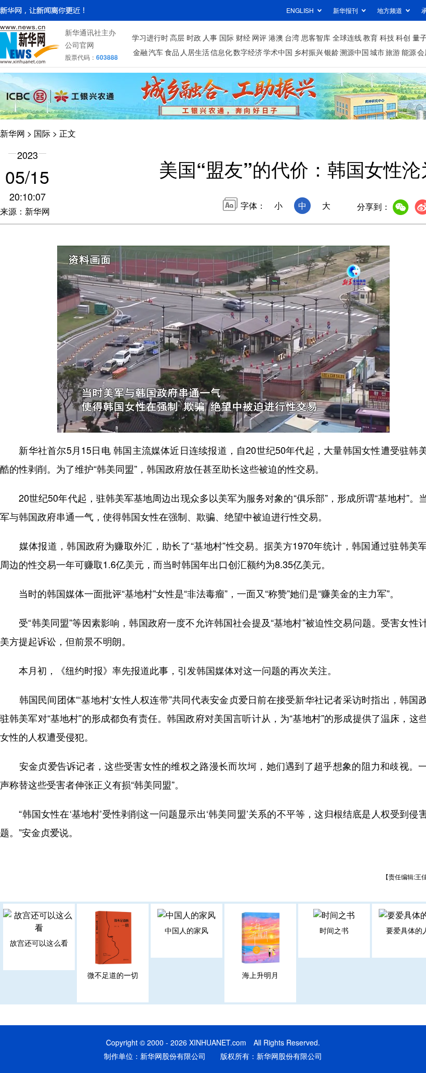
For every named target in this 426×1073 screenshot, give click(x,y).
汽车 (156, 52)
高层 (177, 37)
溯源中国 (354, 52)
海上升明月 (260, 975)
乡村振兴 (308, 52)
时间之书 (334, 930)
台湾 (292, 37)
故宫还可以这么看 (39, 942)
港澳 (276, 37)
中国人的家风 (186, 930)
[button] (66, 420)
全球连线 (347, 37)
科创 (403, 37)
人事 (210, 37)
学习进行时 (150, 37)
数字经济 (247, 52)
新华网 (12, 133)
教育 (370, 37)
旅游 (392, 52)
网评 (259, 37)
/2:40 (102, 422)
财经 (243, 37)
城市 (377, 52)
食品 (172, 52)
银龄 (331, 52)
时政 (194, 37)
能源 (409, 52)
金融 (140, 52)
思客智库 (315, 37)
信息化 (221, 52)
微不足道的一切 (112, 975)
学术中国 (277, 52)
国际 (226, 37)
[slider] (351, 421)
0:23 (86, 422)
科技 (387, 37)
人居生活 (194, 52)
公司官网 (79, 44)
